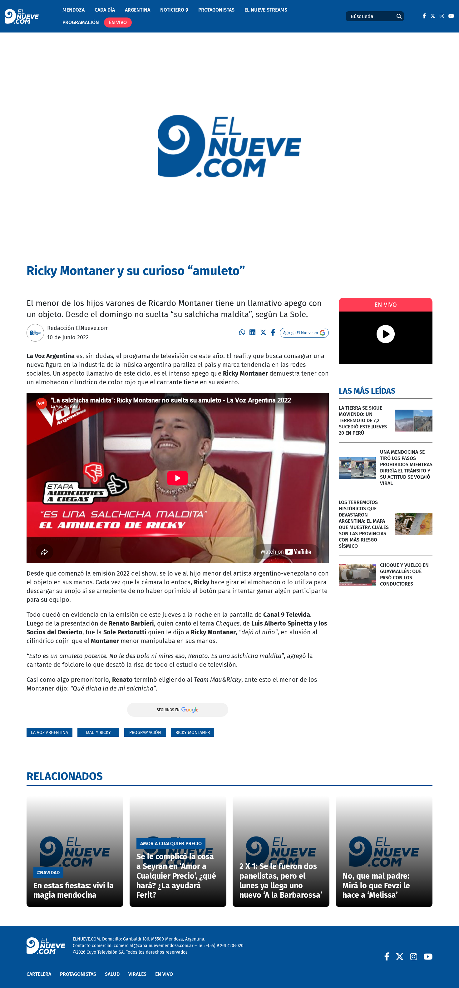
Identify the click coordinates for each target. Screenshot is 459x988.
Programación (80, 22)
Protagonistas (216, 10)
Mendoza (73, 10)
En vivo (118, 22)
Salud (112, 974)
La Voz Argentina (49, 732)
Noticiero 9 (174, 10)
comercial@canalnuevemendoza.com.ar (153, 945)
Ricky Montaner (192, 732)
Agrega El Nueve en (300, 332)
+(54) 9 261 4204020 (225, 945)
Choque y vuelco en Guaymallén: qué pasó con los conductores (404, 574)
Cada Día (105, 10)
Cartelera (39, 974)
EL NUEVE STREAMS (265, 10)
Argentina (137, 10)
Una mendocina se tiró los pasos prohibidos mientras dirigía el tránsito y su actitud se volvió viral (406, 467)
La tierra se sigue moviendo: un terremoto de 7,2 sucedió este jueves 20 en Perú (363, 420)
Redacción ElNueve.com (78, 328)
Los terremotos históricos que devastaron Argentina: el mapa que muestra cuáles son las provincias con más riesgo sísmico (364, 524)
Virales (137, 974)
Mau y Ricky (98, 732)
